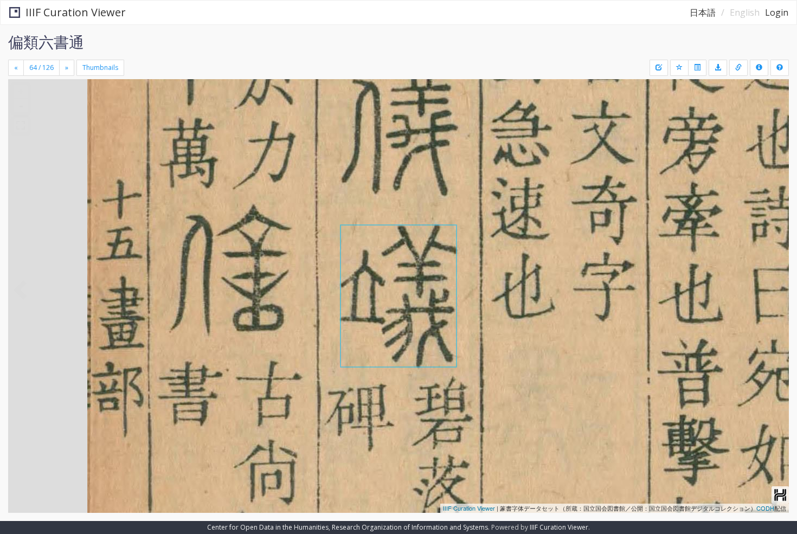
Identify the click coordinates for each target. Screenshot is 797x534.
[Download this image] (718, 68)
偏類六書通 (46, 41)
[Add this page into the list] (679, 68)
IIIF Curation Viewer (75, 12)
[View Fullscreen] (21, 125)
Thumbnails (100, 67)
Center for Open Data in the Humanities (268, 527)
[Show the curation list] (697, 68)
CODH (765, 508)
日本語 (703, 12)
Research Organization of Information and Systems (410, 527)
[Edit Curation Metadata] (659, 68)
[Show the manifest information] (759, 68)
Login (776, 12)
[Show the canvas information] (738, 68)
